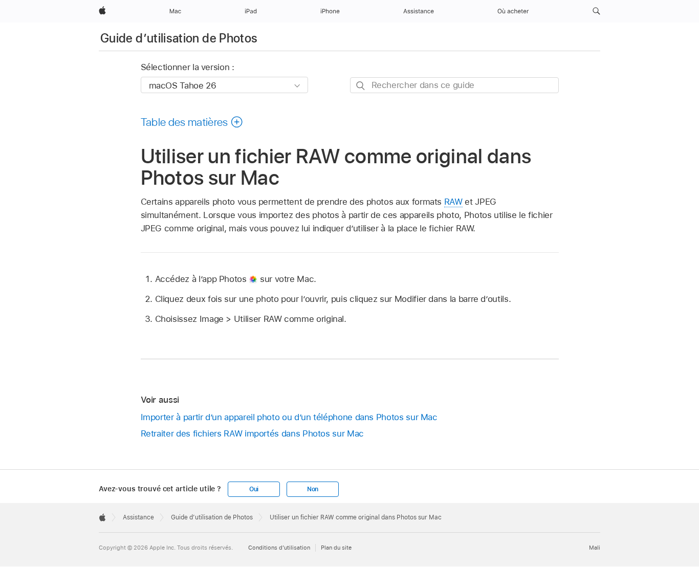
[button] (596, 11)
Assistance (138, 517)
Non (312, 489)
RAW (453, 202)
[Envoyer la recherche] (361, 85)
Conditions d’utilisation (279, 547)
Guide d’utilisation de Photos (178, 38)
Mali (594, 547)
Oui (253, 489)
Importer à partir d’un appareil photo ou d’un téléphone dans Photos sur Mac (289, 417)
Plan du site (336, 547)
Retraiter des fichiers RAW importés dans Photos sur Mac (252, 433)
